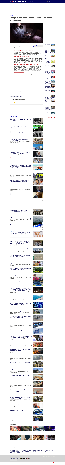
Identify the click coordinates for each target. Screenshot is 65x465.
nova (11, 453)
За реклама (44, 456)
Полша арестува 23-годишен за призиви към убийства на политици (19, 324)
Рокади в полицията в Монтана (16, 410)
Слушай (36, 45)
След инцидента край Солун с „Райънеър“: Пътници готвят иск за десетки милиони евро (21, 249)
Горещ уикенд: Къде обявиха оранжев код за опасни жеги (47, 62)
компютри (17, 96)
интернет (14, 96)
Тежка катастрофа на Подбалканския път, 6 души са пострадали (21, 282)
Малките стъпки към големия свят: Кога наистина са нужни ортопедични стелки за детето (49, 67)
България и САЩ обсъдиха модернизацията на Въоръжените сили (19, 140)
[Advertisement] (26, 109)
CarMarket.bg (22, 456)
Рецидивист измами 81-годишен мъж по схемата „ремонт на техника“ (20, 404)
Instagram (24, 102)
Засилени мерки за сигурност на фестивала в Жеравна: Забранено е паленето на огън (19, 276)
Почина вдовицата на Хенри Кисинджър (18, 132)
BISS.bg (25, 456)
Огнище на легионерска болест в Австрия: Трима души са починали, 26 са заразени (20, 304)
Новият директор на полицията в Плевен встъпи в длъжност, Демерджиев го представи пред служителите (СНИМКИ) (20, 390)
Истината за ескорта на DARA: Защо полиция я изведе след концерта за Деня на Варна (50, 72)
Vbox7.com (13, 456)
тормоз (21, 96)
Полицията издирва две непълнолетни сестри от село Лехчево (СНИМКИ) (20, 356)
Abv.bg (10, 456)
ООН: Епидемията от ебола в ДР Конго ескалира (20, 362)
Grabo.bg (31, 456)
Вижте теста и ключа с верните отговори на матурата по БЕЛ (19, 263)
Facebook (21, 102)
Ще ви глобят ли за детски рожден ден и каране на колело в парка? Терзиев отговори (48, 57)
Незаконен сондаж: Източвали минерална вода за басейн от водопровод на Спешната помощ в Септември (20, 296)
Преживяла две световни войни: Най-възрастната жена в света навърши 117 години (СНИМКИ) (50, 87)
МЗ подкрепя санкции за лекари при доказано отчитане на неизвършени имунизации (20, 181)
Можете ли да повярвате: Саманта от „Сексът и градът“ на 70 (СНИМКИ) (48, 77)
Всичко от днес (50, 117)
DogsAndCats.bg (19, 456)
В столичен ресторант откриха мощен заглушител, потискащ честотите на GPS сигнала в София (50, 97)
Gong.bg (16, 456)
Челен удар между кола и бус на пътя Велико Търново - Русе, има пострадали (48, 113)
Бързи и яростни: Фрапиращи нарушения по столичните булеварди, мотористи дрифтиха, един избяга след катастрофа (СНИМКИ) (21, 289)
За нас (41, 456)
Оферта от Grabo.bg (11, 231)
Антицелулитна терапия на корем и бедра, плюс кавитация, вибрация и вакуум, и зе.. (20, 233)
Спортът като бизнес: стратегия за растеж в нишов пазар (20, 127)
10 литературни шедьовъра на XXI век (38, 432)
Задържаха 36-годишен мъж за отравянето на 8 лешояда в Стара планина (20, 398)
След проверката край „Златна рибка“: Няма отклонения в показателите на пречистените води (21, 218)
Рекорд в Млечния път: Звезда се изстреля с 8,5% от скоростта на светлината (38, 450)
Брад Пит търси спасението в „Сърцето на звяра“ (15, 441)
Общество (13, 116)
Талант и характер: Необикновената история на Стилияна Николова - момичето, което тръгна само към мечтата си (15, 451)
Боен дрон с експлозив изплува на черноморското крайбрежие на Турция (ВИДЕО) (20, 317)
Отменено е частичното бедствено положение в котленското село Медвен (20, 350)
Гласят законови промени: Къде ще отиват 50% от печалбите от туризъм (48, 82)
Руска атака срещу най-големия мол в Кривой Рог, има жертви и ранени (20, 120)
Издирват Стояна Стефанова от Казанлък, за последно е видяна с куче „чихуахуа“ (49, 108)
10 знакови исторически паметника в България (26, 432)
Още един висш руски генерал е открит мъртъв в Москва (20, 224)
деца (11, 96)
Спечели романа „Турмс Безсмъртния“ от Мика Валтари (26, 441)
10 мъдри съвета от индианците (14, 432)
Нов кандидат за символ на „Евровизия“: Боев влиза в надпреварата (48, 91)
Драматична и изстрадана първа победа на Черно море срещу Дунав (49, 450)
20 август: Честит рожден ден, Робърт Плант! (49, 432)
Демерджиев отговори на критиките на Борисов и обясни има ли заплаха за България (20, 153)
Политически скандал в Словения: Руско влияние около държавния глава (20, 417)
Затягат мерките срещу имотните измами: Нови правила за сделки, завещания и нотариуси (20, 211)
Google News (16, 102)
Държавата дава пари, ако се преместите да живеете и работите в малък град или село (50, 46)
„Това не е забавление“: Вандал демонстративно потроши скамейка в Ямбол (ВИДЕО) (20, 269)
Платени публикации (48, 456)
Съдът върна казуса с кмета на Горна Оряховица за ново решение (20, 146)
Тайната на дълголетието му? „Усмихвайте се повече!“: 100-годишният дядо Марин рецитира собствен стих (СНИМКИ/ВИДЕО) (20, 242)
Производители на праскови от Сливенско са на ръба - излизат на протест (20, 343)
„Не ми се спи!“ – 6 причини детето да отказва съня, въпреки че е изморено (20, 159)
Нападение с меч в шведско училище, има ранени (20, 174)
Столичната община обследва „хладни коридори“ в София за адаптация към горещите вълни (21, 337)
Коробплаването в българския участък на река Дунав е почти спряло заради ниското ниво (20, 311)
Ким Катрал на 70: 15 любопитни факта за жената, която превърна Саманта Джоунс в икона (26, 450)
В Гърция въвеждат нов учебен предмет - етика (20, 375)
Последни (19, 1)
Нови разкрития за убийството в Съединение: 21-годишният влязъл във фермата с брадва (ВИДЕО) (20, 370)
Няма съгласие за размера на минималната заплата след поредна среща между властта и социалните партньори (49, 102)
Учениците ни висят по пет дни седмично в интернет (21, 56)
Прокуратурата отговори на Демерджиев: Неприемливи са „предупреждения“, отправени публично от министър (20, 194)
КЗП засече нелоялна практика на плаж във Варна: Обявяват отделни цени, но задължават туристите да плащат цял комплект (21, 166)
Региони (24, 1)
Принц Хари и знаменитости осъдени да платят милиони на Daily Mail (20, 188)
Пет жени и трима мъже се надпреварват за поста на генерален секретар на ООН (20, 330)
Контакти (51, 456)
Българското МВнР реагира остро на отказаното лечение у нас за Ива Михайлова (20, 256)
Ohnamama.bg (28, 456)
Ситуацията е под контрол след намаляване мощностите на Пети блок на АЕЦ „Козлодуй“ (50, 51)
